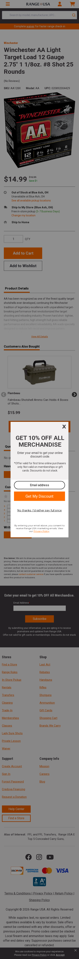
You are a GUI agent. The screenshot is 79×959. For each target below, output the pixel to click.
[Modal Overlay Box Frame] (39, 479)
